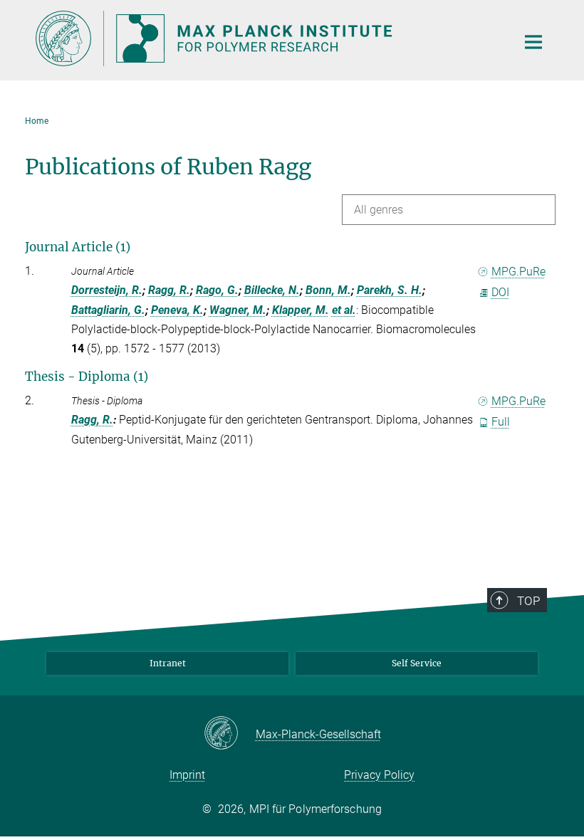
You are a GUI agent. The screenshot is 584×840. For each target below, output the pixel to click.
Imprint (187, 775)
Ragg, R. (169, 290)
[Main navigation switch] (533, 42)
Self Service (417, 663)
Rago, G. (217, 290)
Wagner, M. (237, 310)
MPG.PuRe (518, 271)
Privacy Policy (379, 775)
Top (528, 601)
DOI (500, 292)
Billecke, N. (272, 290)
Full (500, 422)
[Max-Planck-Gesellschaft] (230, 734)
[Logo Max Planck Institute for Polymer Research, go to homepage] (267, 38)
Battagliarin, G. (108, 310)
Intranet (168, 663)
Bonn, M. (328, 290)
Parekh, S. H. (389, 290)
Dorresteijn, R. (106, 290)
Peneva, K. (177, 310)
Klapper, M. (300, 310)
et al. (344, 310)
